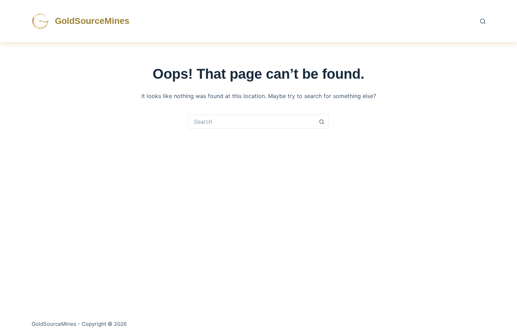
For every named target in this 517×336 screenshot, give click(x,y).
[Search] (482, 21)
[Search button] (322, 122)
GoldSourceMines (92, 21)
